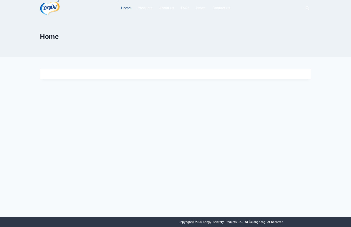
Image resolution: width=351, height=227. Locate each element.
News (201, 8)
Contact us (221, 8)
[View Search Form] (307, 8)
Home (126, 8)
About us (166, 8)
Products (145, 8)
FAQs (185, 8)
